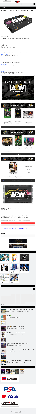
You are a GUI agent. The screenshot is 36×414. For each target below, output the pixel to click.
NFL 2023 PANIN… (4, 261)
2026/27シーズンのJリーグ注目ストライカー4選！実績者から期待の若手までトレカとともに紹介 (19, 309)
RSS (4, 410)
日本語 (5, 0)
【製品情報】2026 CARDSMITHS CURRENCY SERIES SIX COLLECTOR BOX (17, 343)
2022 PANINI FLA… (24, 261)
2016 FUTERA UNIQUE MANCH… (4, 282)
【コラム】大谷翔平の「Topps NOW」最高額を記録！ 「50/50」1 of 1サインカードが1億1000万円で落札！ (20, 338)
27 (3, 303)
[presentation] (18, 223)
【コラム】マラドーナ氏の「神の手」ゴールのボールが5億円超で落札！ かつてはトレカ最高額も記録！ (20, 349)
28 (8, 303)
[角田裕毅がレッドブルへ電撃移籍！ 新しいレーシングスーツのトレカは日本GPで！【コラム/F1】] (12, 371)
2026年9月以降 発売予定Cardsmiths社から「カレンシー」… (14, 345)
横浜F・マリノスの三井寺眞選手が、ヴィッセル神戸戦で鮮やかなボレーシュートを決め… (17, 311)
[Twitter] (1, 410)
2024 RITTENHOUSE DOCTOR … (13, 282)
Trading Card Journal (17, 411)
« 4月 (1, 304)
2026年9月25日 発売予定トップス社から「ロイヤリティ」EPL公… (14, 334)
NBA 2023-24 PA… (23, 271)
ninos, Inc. (19, 412)
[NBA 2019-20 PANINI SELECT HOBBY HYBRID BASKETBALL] (17, 371)
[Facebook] (3, 410)
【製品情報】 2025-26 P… (4, 271)
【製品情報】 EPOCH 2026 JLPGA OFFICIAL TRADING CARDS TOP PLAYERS (17, 315)
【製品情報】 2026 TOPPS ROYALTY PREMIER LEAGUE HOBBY (16, 332)
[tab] (18, 223)
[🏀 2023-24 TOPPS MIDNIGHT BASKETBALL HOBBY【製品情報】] (3, 371)
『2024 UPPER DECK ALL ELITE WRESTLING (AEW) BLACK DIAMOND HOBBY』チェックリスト (14, 228)
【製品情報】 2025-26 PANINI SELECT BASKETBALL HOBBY (15, 326)
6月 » (3, 304)
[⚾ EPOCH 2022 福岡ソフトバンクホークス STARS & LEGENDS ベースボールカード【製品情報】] (22, 371)
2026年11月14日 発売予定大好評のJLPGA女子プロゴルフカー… (14, 317)
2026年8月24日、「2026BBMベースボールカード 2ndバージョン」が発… (15, 362)
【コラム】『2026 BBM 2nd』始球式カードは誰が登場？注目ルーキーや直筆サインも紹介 (18, 360)
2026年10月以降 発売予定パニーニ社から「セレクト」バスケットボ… (15, 328)
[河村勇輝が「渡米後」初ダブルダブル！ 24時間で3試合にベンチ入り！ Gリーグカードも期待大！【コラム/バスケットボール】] (8, 371)
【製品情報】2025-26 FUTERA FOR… (13, 272)
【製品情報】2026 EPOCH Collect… (14, 262)
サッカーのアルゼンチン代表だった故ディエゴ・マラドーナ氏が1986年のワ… (16, 351)
